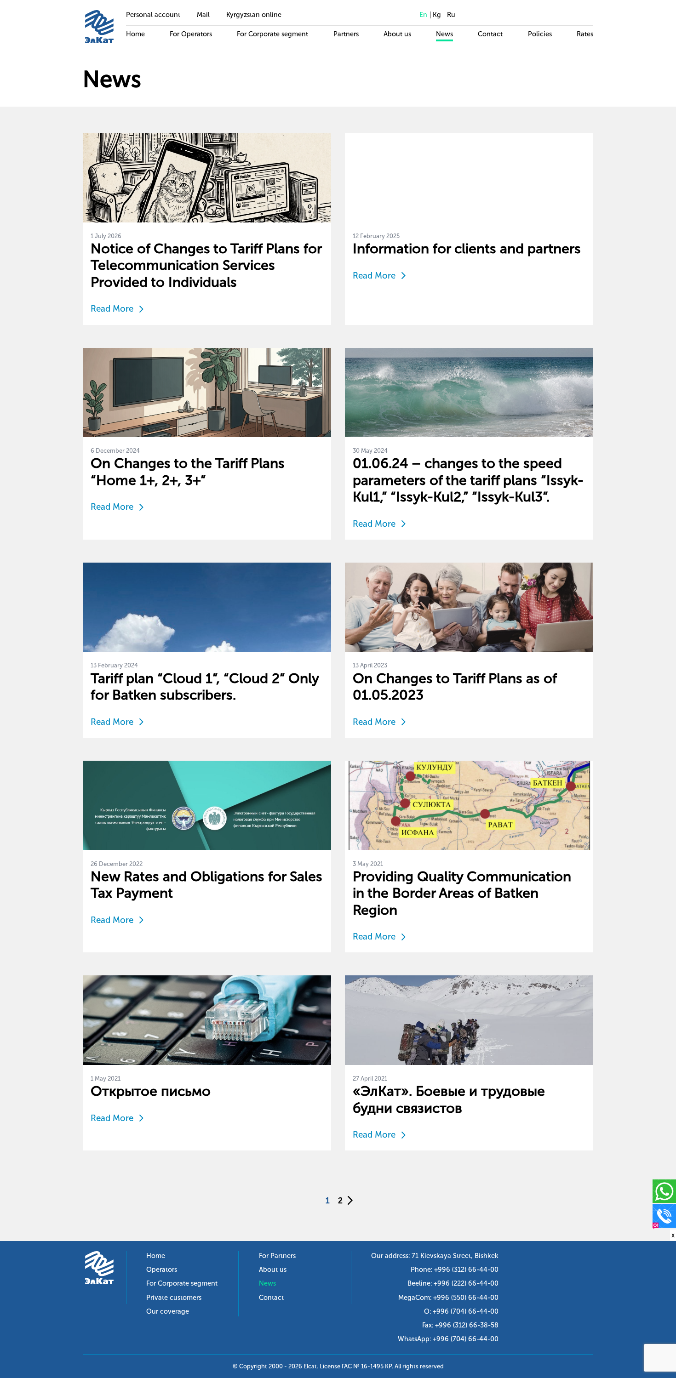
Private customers (173, 1297)
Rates (585, 34)
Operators (161, 1269)
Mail (203, 15)
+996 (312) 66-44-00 (466, 1269)
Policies (540, 34)
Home (135, 34)
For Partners (277, 1256)
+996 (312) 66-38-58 (466, 1325)
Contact (490, 34)
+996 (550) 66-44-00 (465, 1297)
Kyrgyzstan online (253, 15)
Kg (437, 15)
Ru (451, 15)
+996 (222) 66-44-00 (466, 1283)
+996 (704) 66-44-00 (465, 1311)
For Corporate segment (272, 34)
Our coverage (167, 1311)
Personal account (153, 15)
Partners (346, 34)
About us (397, 34)
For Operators (191, 34)
